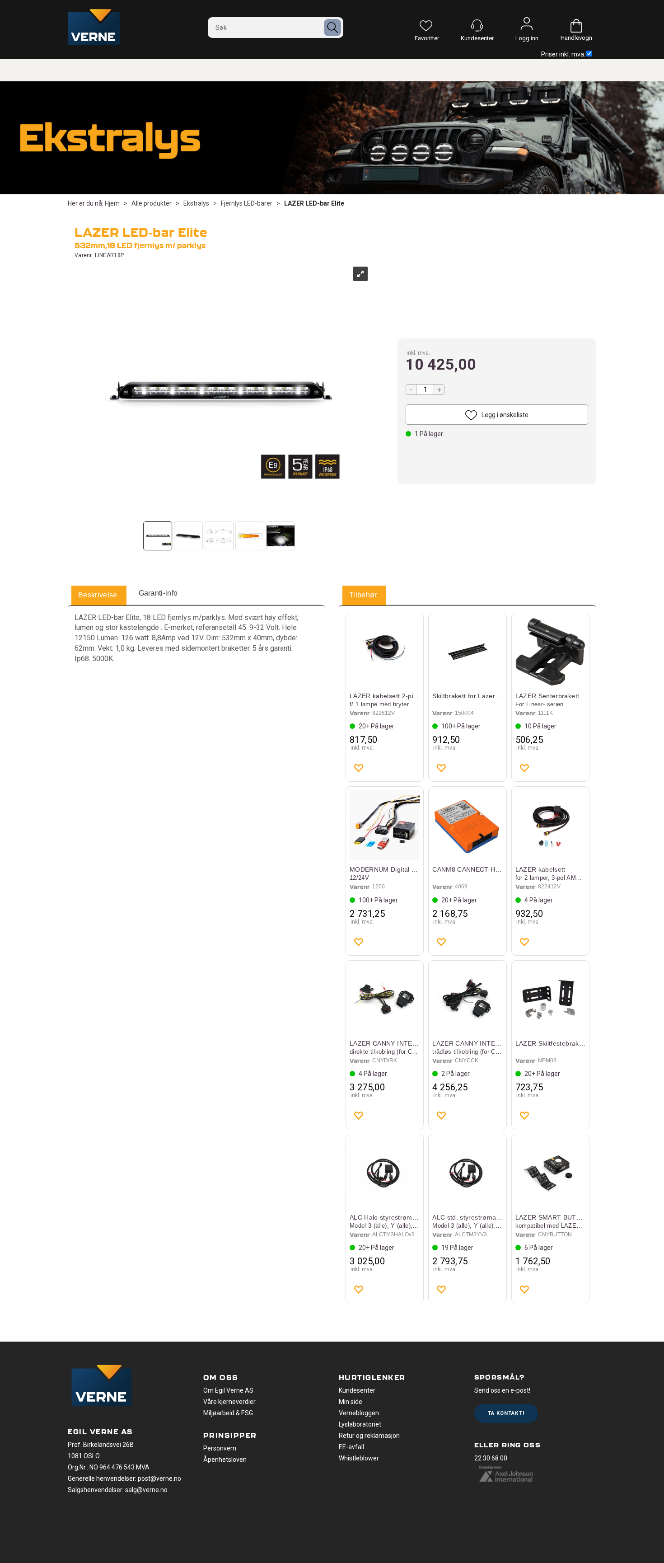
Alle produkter (151, 203)
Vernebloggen (359, 1413)
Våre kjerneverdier (229, 1401)
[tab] (97, 595)
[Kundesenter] (477, 25)
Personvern (219, 1448)
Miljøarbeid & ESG (228, 1413)
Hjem (112, 203)
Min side (350, 1401)
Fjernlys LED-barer (246, 203)
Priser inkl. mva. (563, 54)
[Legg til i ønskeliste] (358, 767)
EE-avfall (351, 1446)
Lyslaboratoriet (360, 1424)
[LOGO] (102, 1387)
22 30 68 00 (490, 1458)
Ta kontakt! (506, 1413)
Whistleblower (359, 1458)
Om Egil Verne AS (228, 1390)
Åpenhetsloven (225, 1459)
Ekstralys (196, 203)
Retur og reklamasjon (369, 1435)
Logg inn (526, 25)
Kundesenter (357, 1390)
